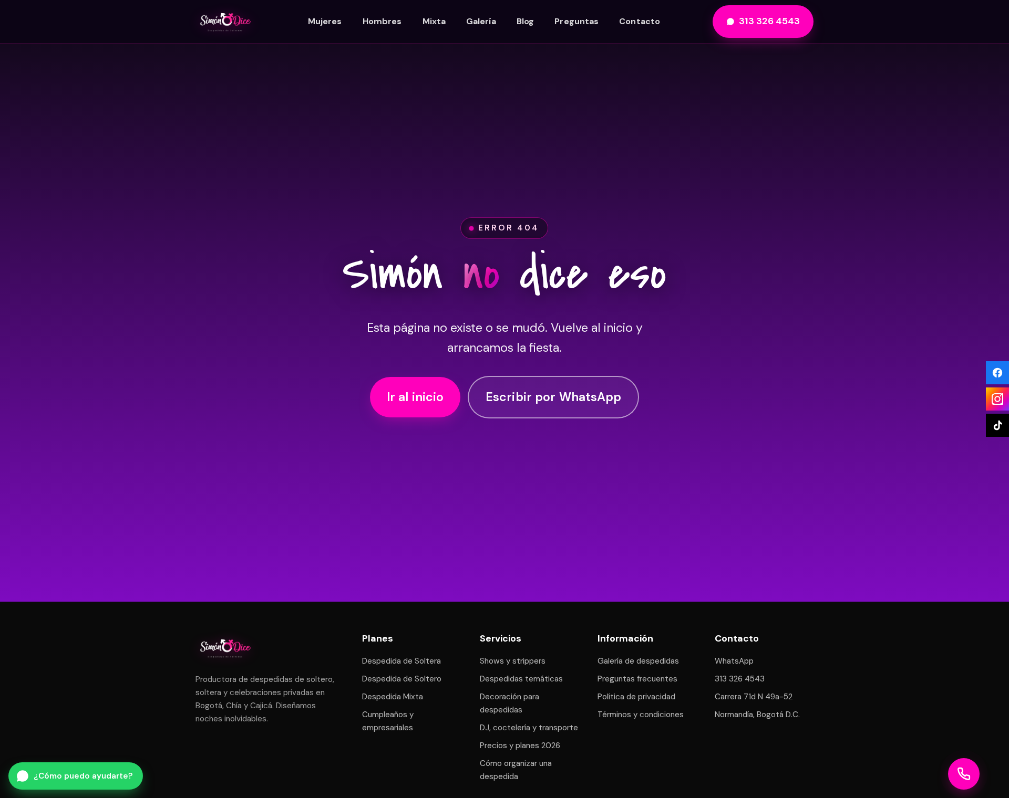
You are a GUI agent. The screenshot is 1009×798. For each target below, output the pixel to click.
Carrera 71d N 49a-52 (753, 696)
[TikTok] (997, 425)
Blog (525, 21)
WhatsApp (734, 661)
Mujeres (325, 21)
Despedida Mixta (392, 696)
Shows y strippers (512, 661)
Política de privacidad (636, 696)
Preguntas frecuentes (637, 679)
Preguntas (576, 21)
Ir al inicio (415, 397)
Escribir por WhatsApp (553, 397)
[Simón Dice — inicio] (225, 21)
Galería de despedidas (638, 661)
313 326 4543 (769, 21)
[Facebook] (997, 372)
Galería (481, 21)
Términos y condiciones (641, 714)
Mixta (434, 21)
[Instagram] (997, 399)
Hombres (382, 21)
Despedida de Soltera (401, 661)
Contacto (639, 21)
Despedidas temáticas (521, 679)
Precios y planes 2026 (520, 745)
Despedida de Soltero (401, 679)
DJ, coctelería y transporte (529, 727)
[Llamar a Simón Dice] (964, 774)
